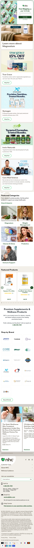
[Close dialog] (32, 2)
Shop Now (6, 82)
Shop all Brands (7, 400)
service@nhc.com (9, 497)
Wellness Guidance (7, 471)
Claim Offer (25, 17)
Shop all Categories (6, 203)
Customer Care (6, 465)
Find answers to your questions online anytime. (18, 506)
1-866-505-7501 (17, 325)
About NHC (5, 468)
